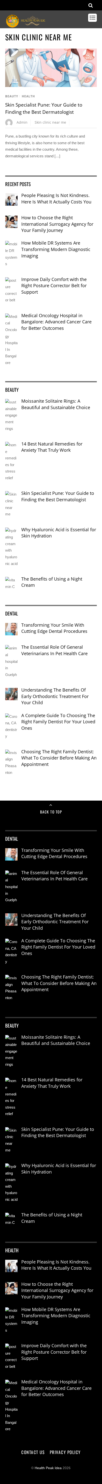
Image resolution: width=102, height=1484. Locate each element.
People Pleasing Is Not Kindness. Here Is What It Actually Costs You (56, 198)
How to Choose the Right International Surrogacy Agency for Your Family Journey (57, 224)
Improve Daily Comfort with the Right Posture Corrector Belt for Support (54, 285)
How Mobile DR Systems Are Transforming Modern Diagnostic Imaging (55, 249)
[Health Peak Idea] (26, 25)
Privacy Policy (65, 1452)
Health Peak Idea (48, 1468)
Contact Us (33, 1452)
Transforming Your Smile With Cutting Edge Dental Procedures (54, 628)
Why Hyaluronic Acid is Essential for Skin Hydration (58, 533)
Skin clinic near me (50, 122)
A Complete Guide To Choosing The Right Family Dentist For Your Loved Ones (58, 721)
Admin (22, 122)
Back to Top (51, 811)
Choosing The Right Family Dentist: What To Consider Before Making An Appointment (59, 758)
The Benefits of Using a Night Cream (51, 582)
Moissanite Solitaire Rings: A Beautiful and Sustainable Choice (55, 404)
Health (28, 96)
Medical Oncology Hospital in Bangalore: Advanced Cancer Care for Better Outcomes (56, 321)
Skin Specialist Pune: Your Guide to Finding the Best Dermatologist (57, 496)
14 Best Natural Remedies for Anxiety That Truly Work (51, 447)
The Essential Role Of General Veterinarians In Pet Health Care (54, 650)
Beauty (11, 96)
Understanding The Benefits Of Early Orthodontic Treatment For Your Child (55, 696)
